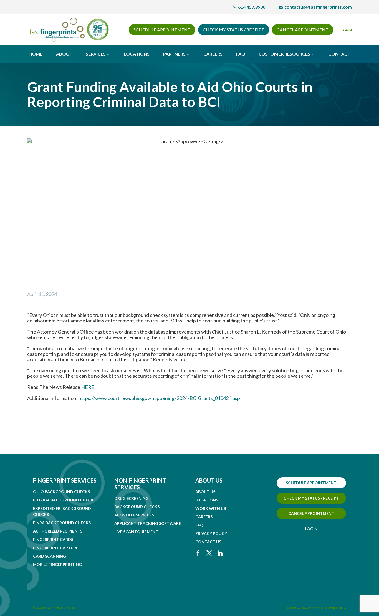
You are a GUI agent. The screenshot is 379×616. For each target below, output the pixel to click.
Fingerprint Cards (53, 539)
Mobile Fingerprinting (57, 564)
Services (96, 53)
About (64, 53)
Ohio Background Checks (61, 491)
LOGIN (347, 30)
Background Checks (137, 506)
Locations (137, 53)
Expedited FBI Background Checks (62, 511)
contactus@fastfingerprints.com (315, 6)
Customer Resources (284, 53)
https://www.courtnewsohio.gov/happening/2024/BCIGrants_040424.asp (159, 398)
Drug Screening (131, 498)
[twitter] (209, 553)
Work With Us (210, 508)
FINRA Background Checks (62, 522)
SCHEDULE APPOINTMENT (311, 482)
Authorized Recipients (57, 531)
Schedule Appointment (162, 29)
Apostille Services (134, 515)
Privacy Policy (211, 533)
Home (35, 53)
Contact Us (208, 541)
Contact (339, 53)
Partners (174, 53)
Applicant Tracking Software (147, 523)
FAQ (240, 53)
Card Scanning (49, 556)
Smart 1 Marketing (329, 607)
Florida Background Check (63, 500)
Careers (213, 53)
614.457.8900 (249, 6)
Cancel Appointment (303, 29)
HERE (87, 387)
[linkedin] (220, 553)
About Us (205, 491)
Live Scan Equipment (136, 531)
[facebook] (198, 553)
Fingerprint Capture (55, 547)
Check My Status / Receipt (233, 29)
